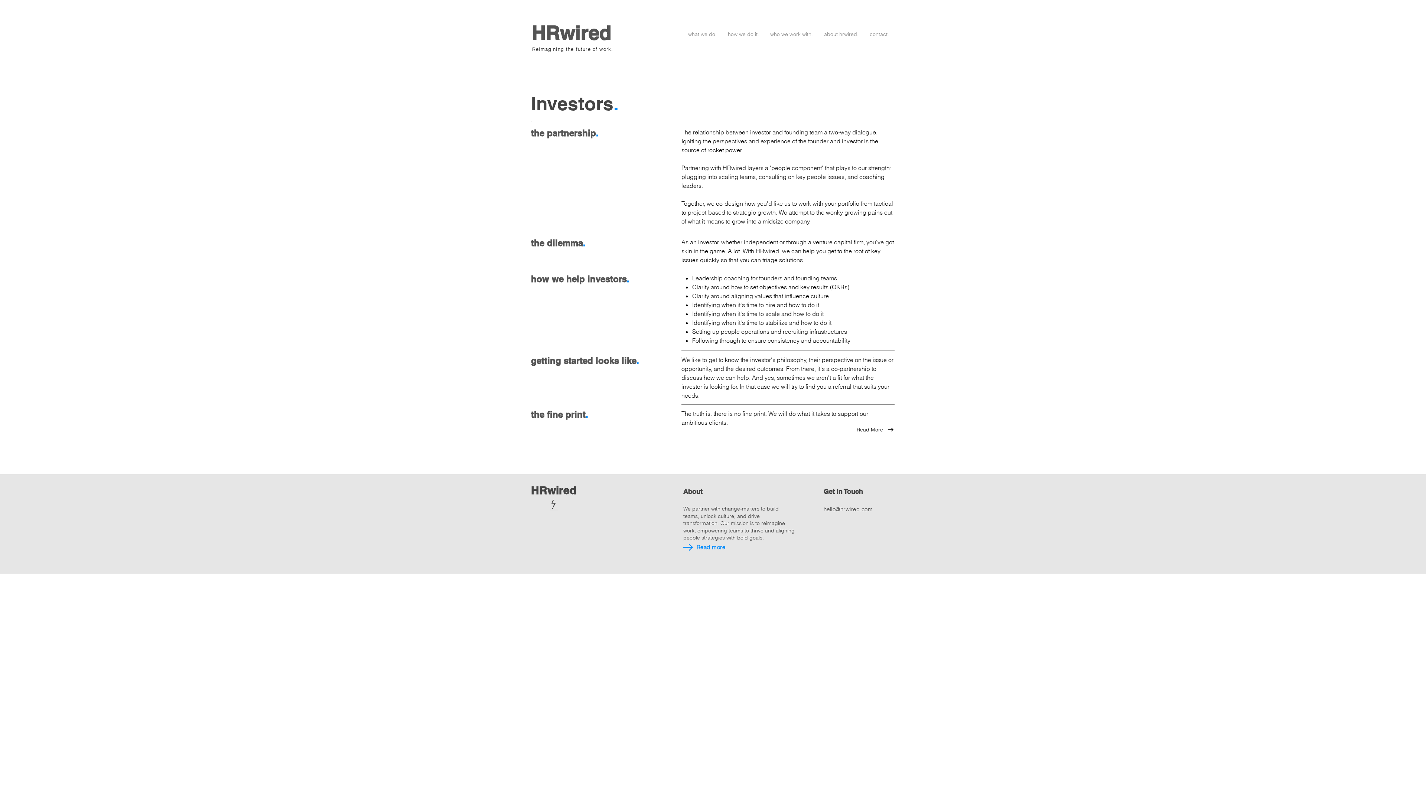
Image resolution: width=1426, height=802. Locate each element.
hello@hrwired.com (848, 509)
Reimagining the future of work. (572, 49)
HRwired (571, 32)
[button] (702, 34)
